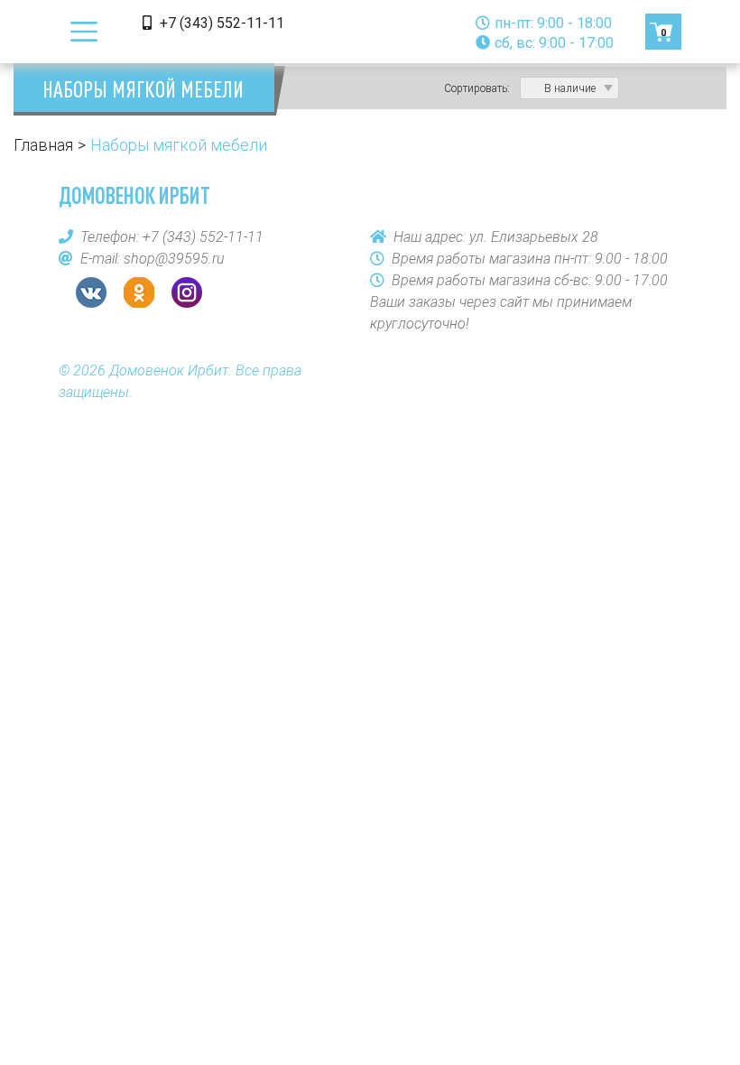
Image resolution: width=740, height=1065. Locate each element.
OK (139, 292)
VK (91, 292)
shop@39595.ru (174, 258)
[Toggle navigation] (84, 31)
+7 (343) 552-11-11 (220, 23)
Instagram (186, 292)
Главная (43, 144)
